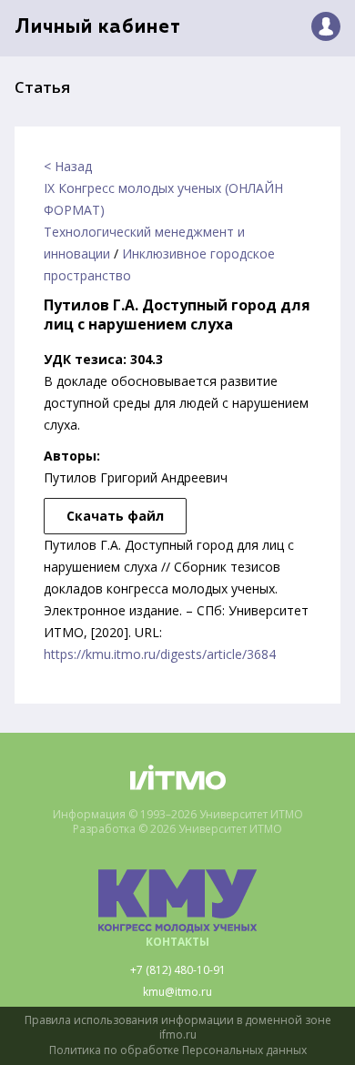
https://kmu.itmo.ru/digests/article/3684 (160, 654)
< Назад (68, 166)
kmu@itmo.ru (177, 992)
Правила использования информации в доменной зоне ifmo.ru (178, 1028)
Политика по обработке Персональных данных (178, 1050)
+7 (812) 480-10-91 (178, 970)
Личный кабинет (98, 27)
